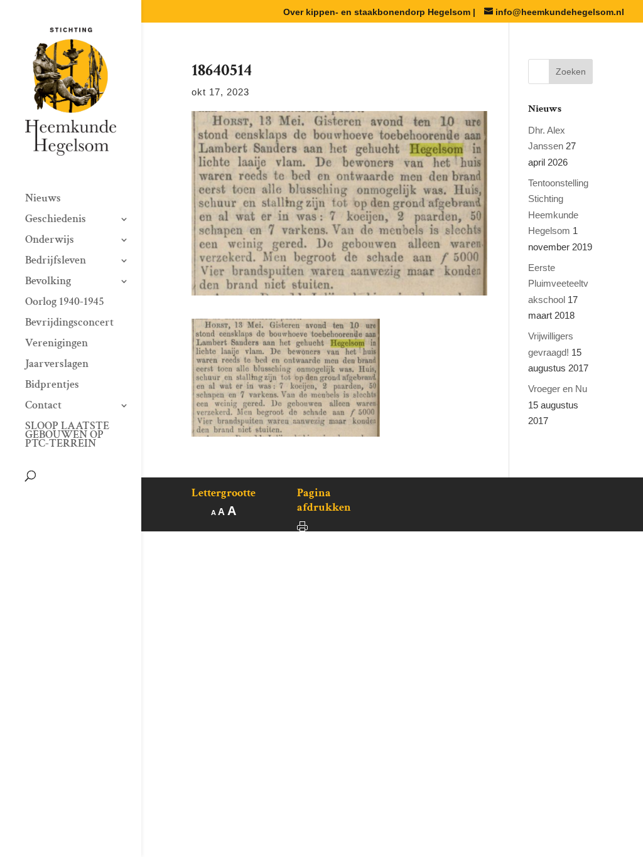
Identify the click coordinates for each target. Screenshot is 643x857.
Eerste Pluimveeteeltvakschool (558, 283)
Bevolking (48, 282)
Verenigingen (56, 344)
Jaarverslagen (57, 365)
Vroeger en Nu (557, 388)
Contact (43, 406)
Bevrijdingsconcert (69, 323)
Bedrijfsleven (55, 261)
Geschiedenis (55, 220)
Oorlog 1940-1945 (64, 303)
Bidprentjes (52, 385)
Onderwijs (49, 241)
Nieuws (43, 199)
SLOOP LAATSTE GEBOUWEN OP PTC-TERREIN (67, 436)
